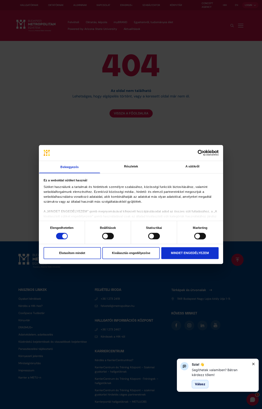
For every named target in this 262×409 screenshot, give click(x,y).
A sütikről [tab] (192, 166)
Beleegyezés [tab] (69, 167)
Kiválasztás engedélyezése (131, 253)
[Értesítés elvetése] (253, 364)
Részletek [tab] (131, 166)
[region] (220, 372)
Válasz (200, 384)
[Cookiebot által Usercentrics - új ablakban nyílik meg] (201, 153)
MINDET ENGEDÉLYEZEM (190, 253)
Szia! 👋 (198, 364)
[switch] (108, 236)
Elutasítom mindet (72, 253)
